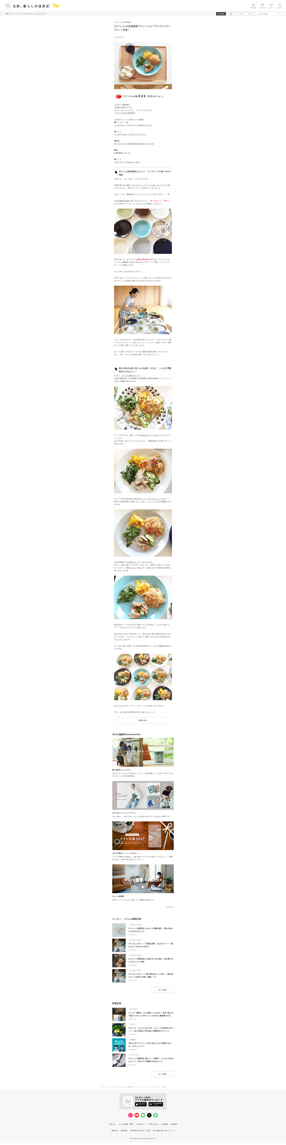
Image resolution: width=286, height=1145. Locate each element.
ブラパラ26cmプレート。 (131, 375)
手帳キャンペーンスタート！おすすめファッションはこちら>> (26, 14)
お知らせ (112, 1124)
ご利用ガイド (141, 1124)
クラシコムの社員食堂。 (123, 22)
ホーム (103, 1087)
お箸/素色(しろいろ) (122, 153)
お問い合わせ (154, 1124)
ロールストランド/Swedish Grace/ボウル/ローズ (134, 143)
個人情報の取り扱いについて (164, 1130)
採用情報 (124, 1130)
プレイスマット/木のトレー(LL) (127, 162)
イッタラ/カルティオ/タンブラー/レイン (130, 134)
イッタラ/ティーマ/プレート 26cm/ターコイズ (133, 125)
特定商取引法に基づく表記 (140, 1130)
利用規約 (174, 1124)
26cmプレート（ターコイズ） (140, 562)
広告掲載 (164, 1124)
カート (271, 8)
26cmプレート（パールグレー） (147, 499)
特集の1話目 (124, 201)
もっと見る (162, 990)
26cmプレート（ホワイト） (152, 435)
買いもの (253, 8)
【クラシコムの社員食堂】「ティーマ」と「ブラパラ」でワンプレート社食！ (141, 1087)
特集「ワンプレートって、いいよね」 (142, 185)
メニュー (279, 8)
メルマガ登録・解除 (125, 1124)
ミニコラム (111, 1087)
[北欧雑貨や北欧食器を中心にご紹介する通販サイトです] (31, 5)
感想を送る (143, 720)
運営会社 (114, 1130)
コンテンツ (262, 8)
